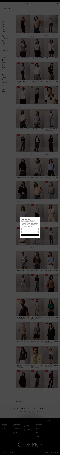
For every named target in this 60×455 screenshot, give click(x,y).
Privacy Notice (30, 226)
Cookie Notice (24, 226)
